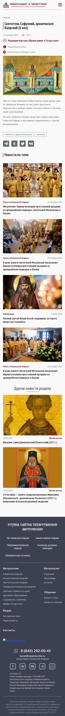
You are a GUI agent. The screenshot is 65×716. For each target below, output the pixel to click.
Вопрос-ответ (51, 597)
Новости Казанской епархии (16, 202)
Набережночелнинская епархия (18, 546)
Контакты (9, 630)
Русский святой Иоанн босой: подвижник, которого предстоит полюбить (30, 320)
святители (40, 134)
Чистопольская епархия (18, 538)
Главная (6, 17)
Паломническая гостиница (17, 555)
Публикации (8, 314)
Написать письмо (53, 602)
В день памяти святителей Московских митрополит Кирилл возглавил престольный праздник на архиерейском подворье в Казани (30, 266)
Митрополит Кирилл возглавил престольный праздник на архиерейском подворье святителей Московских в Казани (31, 210)
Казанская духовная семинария (47, 546)
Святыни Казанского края (16, 591)
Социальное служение (14, 599)
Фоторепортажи (11, 616)
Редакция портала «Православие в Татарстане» (33, 40)
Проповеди (49, 578)
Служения (49, 574)
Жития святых (55, 438)
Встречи (48, 582)
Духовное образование (15, 595)
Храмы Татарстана (12, 604)
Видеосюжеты (10, 620)
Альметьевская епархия (47, 538)
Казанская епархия (13, 574)
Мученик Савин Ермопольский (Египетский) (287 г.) (30, 442)
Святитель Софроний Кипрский (18, 134)
